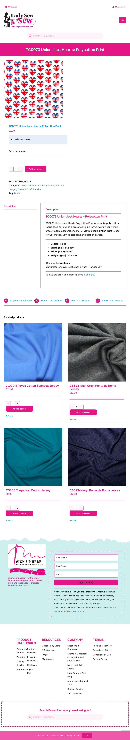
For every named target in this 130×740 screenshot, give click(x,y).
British (17, 193)
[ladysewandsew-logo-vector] (20, 13)
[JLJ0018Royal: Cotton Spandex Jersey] (33, 352)
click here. (89, 274)
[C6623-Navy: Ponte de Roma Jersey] (97, 457)
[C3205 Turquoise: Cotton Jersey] (33, 457)
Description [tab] (10, 206)
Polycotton (48, 185)
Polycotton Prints (31, 185)
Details (10, 416)
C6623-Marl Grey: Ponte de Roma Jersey (93, 387)
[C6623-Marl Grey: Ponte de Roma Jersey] (97, 352)
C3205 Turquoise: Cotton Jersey (28, 490)
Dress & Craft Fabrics (29, 189)
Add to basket (36, 169)
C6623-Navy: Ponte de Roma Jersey (95, 490)
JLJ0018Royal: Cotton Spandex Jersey (32, 385)
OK (87, 735)
